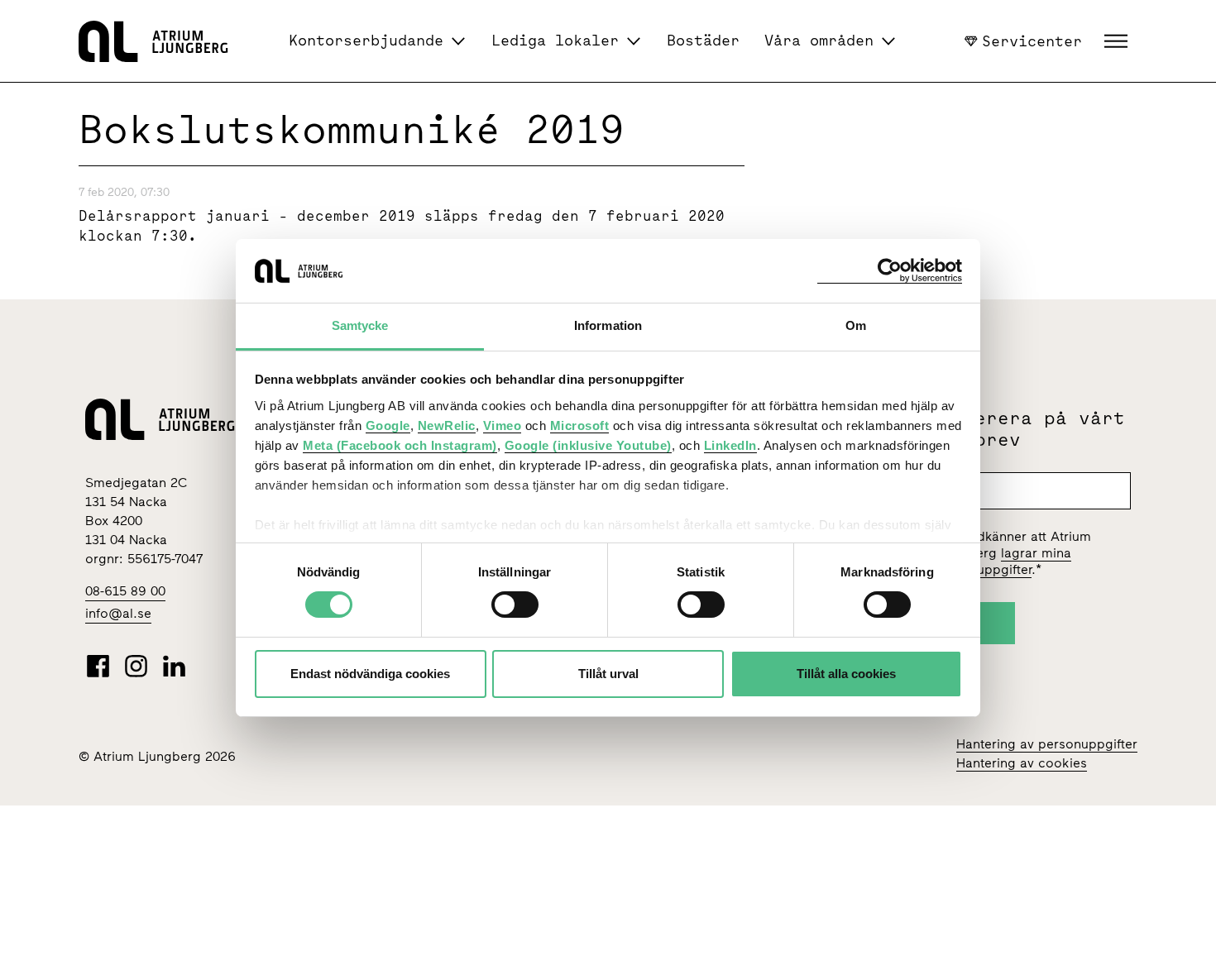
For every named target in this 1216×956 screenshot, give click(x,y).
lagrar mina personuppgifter (1002, 561)
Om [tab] (855, 325)
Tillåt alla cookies (846, 674)
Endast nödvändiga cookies (370, 674)
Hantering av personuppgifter (1046, 744)
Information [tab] (608, 325)
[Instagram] (136, 665)
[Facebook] (98, 665)
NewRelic (447, 425)
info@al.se (118, 613)
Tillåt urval (608, 674)
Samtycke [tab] (360, 325)
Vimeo (502, 425)
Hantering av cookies (1021, 763)
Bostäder (703, 40)
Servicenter (1032, 40)
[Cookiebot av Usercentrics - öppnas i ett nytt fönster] (889, 271)
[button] (1118, 41)
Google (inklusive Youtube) (588, 445)
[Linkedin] (174, 665)
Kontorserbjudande (366, 40)
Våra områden (819, 40)
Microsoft (580, 425)
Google (388, 425)
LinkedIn (730, 445)
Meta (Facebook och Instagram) (400, 445)
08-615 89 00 (125, 591)
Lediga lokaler (555, 40)
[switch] (515, 604)
